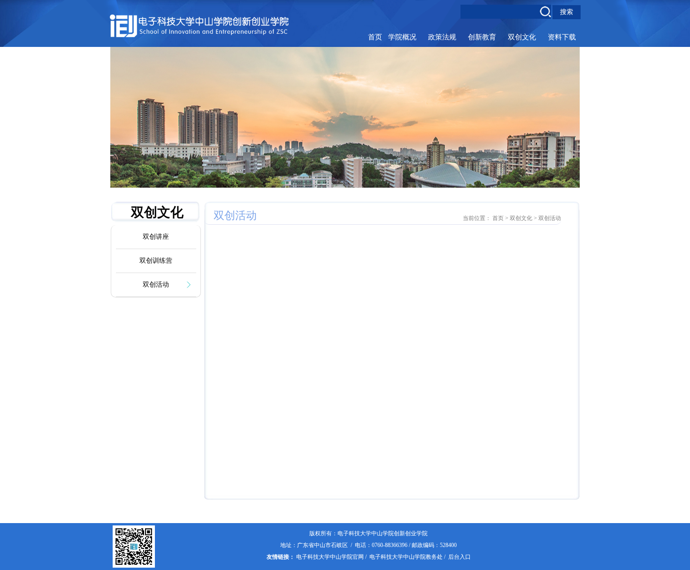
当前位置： (477, 218)
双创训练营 (155, 260)
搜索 (566, 11)
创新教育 (482, 37)
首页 (375, 37)
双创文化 (522, 37)
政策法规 (442, 37)
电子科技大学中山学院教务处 (406, 557)
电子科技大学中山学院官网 (330, 557)
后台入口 (459, 557)
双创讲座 (156, 236)
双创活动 (156, 284)
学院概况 (402, 37)
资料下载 (562, 37)
